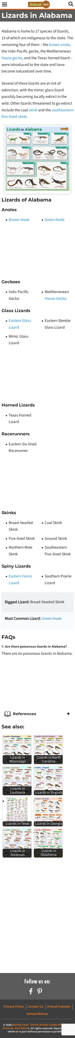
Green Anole (54, 219)
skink (33, 110)
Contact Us (35, 1006)
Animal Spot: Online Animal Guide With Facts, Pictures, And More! (37, 1026)
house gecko (12, 58)
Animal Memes (37, 1014)
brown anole (59, 44)
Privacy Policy (14, 1006)
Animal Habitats (58, 1006)
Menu (4, 5)
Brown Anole (19, 219)
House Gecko (55, 298)
